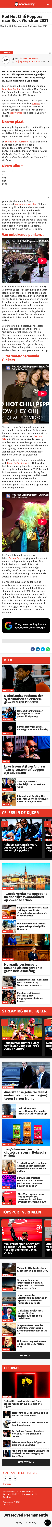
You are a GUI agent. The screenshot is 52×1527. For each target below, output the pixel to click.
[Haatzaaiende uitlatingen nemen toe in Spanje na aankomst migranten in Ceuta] (9, 1293)
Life (35, 1473)
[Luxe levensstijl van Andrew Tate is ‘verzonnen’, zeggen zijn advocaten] (26, 737)
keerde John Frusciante (17, 141)
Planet (20, 1473)
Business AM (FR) (29, 1494)
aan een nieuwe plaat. (26, 204)
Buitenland (8, 691)
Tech (28, 1473)
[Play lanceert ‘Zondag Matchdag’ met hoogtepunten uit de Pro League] (9, 992)
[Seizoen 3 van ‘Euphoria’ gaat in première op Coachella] (7, 1441)
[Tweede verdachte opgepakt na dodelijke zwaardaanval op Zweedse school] (26, 865)
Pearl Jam (7, 89)
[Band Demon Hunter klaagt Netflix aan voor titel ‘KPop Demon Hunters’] (22, 1019)
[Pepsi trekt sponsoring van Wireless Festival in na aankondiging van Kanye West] (7, 1451)
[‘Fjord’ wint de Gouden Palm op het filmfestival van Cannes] (7, 1412)
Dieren (6, 804)
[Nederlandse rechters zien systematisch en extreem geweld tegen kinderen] (26, 666)
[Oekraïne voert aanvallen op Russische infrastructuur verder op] (9, 1106)
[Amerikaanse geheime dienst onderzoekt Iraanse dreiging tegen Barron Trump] (26, 1063)
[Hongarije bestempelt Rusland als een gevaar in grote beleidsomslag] (26, 935)
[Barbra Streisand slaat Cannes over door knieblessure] (7, 1421)
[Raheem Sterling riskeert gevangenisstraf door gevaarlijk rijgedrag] (9, 708)
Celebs (6, 761)
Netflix (6, 1038)
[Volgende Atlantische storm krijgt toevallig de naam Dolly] (9, 1264)
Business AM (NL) (11, 1494)
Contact (6, 1505)
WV (6, 60)
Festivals (6, 52)
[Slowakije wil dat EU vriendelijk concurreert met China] (9, 779)
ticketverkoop (17, 113)
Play (5, 1003)
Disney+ (6, 1204)
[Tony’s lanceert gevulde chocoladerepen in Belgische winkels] (26, 1120)
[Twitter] (10, 1478)
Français (7, 1484)
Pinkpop (36, 103)
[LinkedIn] (15, 1478)
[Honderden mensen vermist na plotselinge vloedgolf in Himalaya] (9, 921)
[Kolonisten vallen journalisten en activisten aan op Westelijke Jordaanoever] (9, 977)
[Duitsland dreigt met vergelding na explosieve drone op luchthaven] (9, 1309)
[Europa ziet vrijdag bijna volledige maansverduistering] (9, 723)
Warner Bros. (15, 558)
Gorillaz (17, 89)
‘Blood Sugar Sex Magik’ (19, 463)
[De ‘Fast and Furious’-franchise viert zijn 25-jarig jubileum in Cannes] (7, 1431)
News (48, 1239)
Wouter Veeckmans (29, 58)
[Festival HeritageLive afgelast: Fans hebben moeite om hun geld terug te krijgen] (26, 1373)
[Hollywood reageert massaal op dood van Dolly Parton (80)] (9, 1339)
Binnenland (8, 917)
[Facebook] (5, 1478)
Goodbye (7, 1497)
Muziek (6, 1187)
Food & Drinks (9, 1144)
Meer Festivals (33, 1462)
